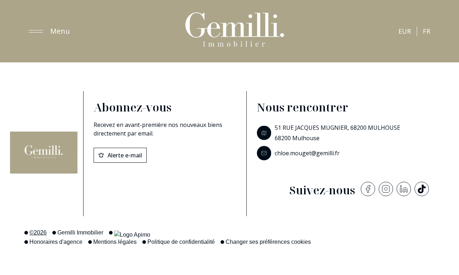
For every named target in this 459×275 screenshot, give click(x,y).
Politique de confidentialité (181, 242)
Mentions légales (115, 242)
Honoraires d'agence (55, 242)
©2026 (38, 232)
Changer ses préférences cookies (268, 242)
